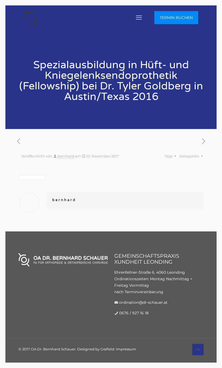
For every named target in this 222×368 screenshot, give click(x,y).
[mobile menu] (138, 17)
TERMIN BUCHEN (176, 17)
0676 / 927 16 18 (134, 313)
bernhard (65, 156)
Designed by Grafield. (96, 349)
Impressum (126, 349)
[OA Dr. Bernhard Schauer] (30, 17)
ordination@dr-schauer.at (143, 302)
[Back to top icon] (198, 349)
